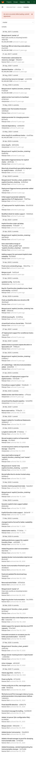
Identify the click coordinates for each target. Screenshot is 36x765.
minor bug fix (6, 145)
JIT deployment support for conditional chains (17, 333)
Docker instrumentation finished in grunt (16, 565)
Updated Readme (7, 69)
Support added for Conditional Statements (16, 420)
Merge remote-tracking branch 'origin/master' (17, 655)
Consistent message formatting (12, 711)
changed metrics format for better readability (17, 522)
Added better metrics (9, 530)
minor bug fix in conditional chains (13, 135)
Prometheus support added (11, 385)
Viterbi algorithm (7, 673)
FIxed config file (7, 679)
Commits (26, 7)
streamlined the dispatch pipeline (13, 401)
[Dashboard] (3, 2)
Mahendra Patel (10, 7)
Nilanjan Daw (6, 113)
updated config (7, 282)
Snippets (22, 2)
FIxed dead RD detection (10, 704)
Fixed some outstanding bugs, (12, 266)
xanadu (4, 27)
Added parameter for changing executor (15, 117)
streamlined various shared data (13, 323)
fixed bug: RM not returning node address (16, 46)
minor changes (7, 663)
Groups (16, 2)
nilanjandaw (5, 101)
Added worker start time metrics (13, 394)
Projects (9, 2)
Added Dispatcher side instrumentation (15, 548)
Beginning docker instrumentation (13, 599)
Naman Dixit (6, 62)
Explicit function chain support (12, 512)
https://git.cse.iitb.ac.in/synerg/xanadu (14, 37)
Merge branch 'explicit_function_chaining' (16, 88)
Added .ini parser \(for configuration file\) (16, 717)
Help (28, 2)
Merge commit (7, 726)
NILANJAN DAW (7, 42)
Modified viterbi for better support (13, 214)
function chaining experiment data (13, 486)
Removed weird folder (9, 582)
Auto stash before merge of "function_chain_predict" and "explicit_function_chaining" (12, 246)
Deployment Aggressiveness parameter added (17, 188)
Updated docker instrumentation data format (17, 557)
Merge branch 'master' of (10, 35)
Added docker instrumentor (11, 732)
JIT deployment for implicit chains (13, 205)
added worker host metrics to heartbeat (15, 97)
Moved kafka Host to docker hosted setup (16, 474)
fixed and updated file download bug (14, 574)
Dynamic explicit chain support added (14, 504)
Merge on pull (6, 272)
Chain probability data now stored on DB (15, 300)
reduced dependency (9, 126)
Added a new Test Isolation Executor (14, 109)
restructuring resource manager (13, 79)
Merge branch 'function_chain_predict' (15, 609)
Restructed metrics (8, 410)
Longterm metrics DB (9, 432)
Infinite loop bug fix (8, 317)
